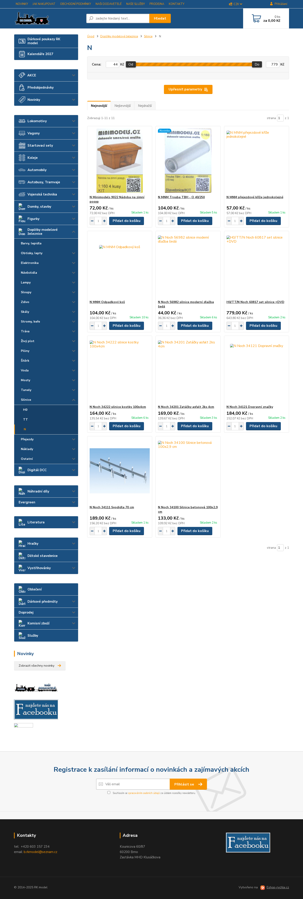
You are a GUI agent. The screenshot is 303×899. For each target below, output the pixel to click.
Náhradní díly (38, 491)
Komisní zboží (38, 623)
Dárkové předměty (43, 601)
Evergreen (27, 502)
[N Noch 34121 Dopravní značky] (256, 370)
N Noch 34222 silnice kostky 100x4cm (118, 407)
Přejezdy (27, 439)
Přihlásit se (184, 784)
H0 (25, 410)
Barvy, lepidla (31, 243)
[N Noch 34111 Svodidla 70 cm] (120, 471)
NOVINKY (22, 4)
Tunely (26, 390)
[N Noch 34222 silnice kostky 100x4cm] (120, 370)
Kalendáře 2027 (40, 54)
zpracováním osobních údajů (144, 793)
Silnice (26, 400)
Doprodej (26, 612)
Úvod (90, 36)
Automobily (37, 170)
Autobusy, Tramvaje (44, 182)
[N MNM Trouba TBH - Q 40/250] (188, 160)
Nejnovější (99, 106)
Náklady (27, 449)
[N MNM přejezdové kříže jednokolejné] (256, 160)
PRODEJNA (157, 4)
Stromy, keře (30, 321)
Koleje (33, 157)
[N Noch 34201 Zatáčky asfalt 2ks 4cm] (188, 370)
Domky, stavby (39, 206)
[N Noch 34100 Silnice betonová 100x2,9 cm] (188, 471)
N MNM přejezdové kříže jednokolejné (254, 197)
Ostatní (27, 459)
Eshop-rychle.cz (278, 887)
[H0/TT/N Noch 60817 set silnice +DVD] (256, 265)
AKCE (31, 75)
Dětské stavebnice (43, 556)
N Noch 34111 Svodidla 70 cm (112, 507)
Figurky (33, 219)
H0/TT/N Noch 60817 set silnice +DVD (255, 302)
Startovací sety (40, 145)
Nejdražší (145, 106)
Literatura (36, 522)
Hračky (33, 543)
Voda (25, 370)
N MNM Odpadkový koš (107, 302)
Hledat (160, 18)
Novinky (34, 100)
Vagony (34, 133)
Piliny (25, 351)
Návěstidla (29, 273)
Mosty (25, 380)
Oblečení (35, 589)
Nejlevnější (122, 106)
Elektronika (30, 263)
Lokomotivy (37, 121)
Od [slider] (130, 64)
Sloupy (26, 292)
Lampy (26, 282)
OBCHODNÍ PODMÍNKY (75, 4)
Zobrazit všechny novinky (36, 666)
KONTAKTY (176, 4)
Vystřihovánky (39, 568)
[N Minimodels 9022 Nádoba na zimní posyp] (120, 160)
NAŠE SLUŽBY (135, 4)
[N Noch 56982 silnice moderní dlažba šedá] (188, 265)
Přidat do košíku (126, 220)
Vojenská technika (42, 194)
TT (25, 419)
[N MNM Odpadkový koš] (120, 265)
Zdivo (25, 302)
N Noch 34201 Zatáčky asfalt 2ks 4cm (186, 407)
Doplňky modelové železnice (43, 231)
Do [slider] (257, 64)
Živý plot (27, 341)
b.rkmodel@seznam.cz (40, 852)
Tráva (25, 331)
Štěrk (25, 361)
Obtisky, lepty (31, 253)
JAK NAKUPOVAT (44, 4)
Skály (25, 312)
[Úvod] (48, 18)
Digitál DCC (37, 470)
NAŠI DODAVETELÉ (109, 4)
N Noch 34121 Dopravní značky (249, 407)
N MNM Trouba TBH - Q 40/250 (181, 197)
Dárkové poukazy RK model (44, 41)
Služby (33, 635)
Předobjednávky (41, 87)
